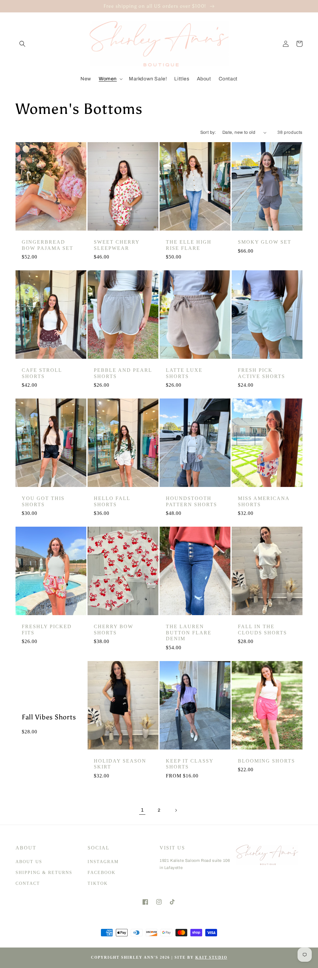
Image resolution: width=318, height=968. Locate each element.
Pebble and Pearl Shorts (123, 373)
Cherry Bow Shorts (113, 629)
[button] (22, 44)
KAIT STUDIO (211, 957)
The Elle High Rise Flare (188, 244)
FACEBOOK (102, 872)
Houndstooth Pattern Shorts (191, 501)
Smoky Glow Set (264, 242)
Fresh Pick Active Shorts (261, 373)
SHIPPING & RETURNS (44, 872)
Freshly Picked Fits (47, 629)
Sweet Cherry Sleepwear (116, 244)
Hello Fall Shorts (112, 501)
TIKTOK (98, 883)
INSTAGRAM (103, 861)
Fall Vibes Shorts (49, 717)
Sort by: (208, 132)
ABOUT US (29, 861)
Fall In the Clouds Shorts (262, 629)
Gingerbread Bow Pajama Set (47, 244)
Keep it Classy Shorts (189, 763)
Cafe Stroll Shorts (42, 373)
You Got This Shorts (43, 501)
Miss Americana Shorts (263, 501)
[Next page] (176, 810)
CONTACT (28, 883)
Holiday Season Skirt (120, 763)
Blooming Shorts (266, 760)
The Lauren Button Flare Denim (188, 632)
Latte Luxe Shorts (184, 373)
